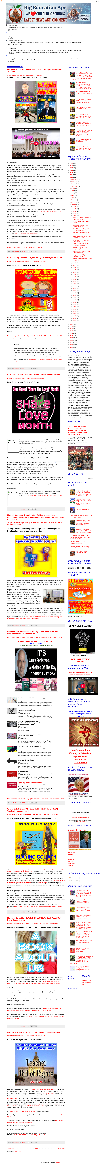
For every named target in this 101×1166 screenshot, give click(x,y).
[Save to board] (51, 773)
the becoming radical (13, 55)
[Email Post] (28, 251)
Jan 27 (75, 215)
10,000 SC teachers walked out (34, 1106)
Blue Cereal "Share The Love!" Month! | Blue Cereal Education (33, 375)
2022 (71, 172)
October (73, 183)
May (72, 195)
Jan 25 (75, 265)
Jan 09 (75, 302)
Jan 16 (75, 286)
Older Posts (61, 1148)
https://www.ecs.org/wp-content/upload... (26, 233)
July (72, 190)
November (74, 181)
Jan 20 (75, 276)
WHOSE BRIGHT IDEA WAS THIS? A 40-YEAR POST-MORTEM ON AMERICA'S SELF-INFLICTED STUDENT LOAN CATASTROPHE (84, 492)
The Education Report (13, 25)
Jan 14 (75, 290)
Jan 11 (75, 297)
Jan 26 (75, 263)
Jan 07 (75, 306)
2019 (71, 324)
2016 (71, 331)
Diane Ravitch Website (77, 830)
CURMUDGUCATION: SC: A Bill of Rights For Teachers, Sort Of (33, 1032)
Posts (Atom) (17, 1151)
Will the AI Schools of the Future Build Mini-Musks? (19, 27)
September (74, 186)
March (73, 200)
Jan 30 (75, 208)
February (73, 202)
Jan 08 (75, 304)
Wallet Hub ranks (12, 1098)
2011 (71, 342)
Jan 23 (75, 270)
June (72, 193)
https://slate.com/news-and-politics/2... (50, 211)
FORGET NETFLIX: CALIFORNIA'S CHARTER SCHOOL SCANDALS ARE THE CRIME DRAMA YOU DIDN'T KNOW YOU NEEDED (84, 85)
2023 (71, 170)
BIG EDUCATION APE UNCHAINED (16, 40)
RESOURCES (71, 863)
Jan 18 (75, 281)
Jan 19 (75, 279)
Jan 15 (75, 288)
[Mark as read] (44, 698)
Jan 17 (75, 283)
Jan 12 (75, 295)
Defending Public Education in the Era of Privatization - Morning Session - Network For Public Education (81, 537)
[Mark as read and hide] (43, 698)
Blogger (58, 1162)
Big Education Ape (12, 48)
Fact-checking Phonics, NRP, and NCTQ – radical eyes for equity (34, 258)
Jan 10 (75, 299)
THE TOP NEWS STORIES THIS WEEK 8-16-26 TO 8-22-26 (84, 93)
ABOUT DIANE (71, 852)
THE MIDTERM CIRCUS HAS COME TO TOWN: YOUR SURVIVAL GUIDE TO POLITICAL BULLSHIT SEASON (84, 132)
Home (36, 1148)
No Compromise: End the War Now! (16, 35)
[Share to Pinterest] (36, 251)
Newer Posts (11, 1148)
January (73, 204)
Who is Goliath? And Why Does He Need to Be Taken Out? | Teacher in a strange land (32, 814)
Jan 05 (75, 311)
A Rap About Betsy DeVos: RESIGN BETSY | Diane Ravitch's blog (83, 950)
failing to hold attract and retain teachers (44, 1089)
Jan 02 (75, 318)
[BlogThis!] (32, 251)
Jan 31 (75, 206)
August (73, 188)
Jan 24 (75, 267)
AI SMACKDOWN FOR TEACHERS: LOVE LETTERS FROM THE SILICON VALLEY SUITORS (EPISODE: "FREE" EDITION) (84, 893)
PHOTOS (70, 861)
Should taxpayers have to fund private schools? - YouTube (24, 75)
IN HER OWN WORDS (73, 857)
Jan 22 (75, 272)
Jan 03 (75, 316)
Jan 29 (75, 211)
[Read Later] (19, 712)
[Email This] (31, 251)
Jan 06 (75, 309)
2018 (71, 326)
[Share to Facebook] (35, 251)
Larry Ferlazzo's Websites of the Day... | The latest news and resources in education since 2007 (32, 633)
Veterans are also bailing (47, 1093)
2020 (71, 177)
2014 (71, 335)
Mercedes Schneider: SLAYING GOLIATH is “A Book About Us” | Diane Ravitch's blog (32, 923)
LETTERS (70, 865)
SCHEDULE (71, 859)
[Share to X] (34, 251)
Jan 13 (75, 293)
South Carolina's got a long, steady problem (22, 1111)
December (74, 179)
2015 (71, 333)
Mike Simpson (87, 980)
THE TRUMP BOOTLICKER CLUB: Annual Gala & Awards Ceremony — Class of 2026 (84, 101)
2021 (71, 175)
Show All (91, 63)
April (72, 197)
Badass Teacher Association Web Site (80, 817)
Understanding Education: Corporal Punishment (18, 58)
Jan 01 (75, 320)
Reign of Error (42, 882)
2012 (71, 340)
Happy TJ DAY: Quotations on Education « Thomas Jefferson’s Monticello (84, 917)
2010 (71, 344)
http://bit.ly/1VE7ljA (82, 821)
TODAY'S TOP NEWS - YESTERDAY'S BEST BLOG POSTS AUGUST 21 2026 (83, 124)
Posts (71, 878)
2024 (71, 168)
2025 (71, 165)
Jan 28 (75, 213)
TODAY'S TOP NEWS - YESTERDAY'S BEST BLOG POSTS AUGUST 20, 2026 (83, 148)
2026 (71, 163)
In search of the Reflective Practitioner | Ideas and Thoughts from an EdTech (82, 901)
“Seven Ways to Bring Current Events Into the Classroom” (30, 783)
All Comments (74, 880)
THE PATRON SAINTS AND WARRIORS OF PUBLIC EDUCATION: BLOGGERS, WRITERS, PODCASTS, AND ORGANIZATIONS (77, 430)
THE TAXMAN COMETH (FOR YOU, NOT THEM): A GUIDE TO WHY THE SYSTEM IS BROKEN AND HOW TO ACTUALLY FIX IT (84, 934)
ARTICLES (70, 854)
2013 (71, 338)
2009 (71, 347)
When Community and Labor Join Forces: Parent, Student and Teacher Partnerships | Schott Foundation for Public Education (83, 501)
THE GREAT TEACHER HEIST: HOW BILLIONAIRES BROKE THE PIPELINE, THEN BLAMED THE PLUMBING (31, 42)
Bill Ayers (10, 33)
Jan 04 (75, 313)
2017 (71, 328)
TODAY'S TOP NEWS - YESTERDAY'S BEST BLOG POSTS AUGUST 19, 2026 (83, 116)
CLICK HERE (80, 762)
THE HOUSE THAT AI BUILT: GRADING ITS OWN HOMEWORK (83, 141)
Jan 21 (75, 274)
